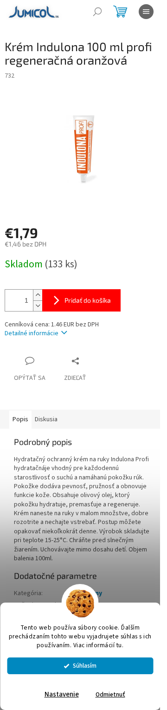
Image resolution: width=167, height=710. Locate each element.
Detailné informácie (31, 333)
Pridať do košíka (87, 300)
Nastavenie (62, 694)
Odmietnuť (110, 694)
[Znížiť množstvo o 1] (37, 305)
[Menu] (146, 11)
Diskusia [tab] (46, 419)
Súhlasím (84, 665)
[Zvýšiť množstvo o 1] (37, 295)
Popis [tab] (20, 419)
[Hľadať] (97, 11)
